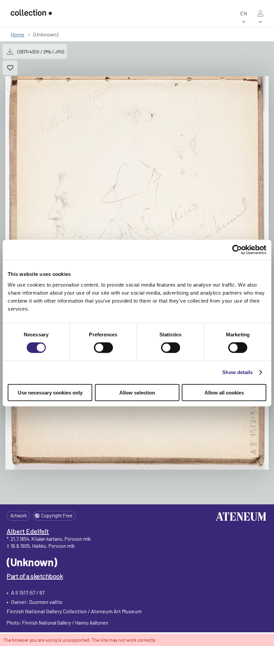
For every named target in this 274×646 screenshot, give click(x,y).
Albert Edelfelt (28, 531)
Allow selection (137, 392)
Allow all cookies (224, 392)
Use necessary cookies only (50, 392)
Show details (237, 372)
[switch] (103, 347)
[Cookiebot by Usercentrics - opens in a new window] (237, 250)
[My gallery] (260, 13)
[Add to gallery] (10, 67)
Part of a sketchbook (35, 576)
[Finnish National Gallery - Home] (31, 13)
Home (17, 34)
